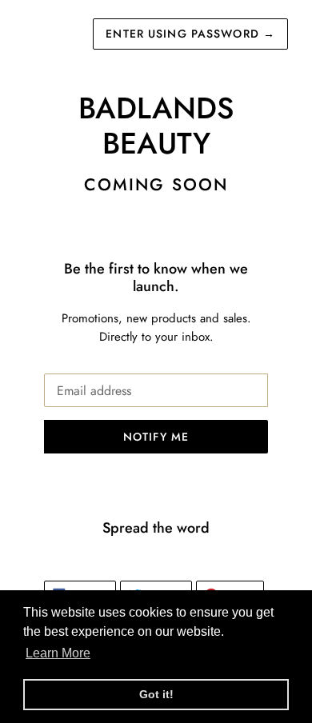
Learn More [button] (58, 653)
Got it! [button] (156, 694)
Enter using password (190, 34)
